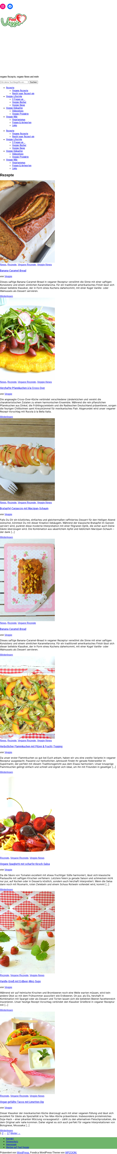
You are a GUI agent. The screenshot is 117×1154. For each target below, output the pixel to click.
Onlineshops (17, 110)
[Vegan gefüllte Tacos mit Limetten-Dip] (27, 1093)
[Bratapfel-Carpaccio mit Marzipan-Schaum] (27, 500)
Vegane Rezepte (20, 90)
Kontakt (10, 1138)
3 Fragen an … (18, 99)
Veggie (8, 276)
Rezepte (10, 87)
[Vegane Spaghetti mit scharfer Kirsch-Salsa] (27, 855)
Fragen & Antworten (21, 122)
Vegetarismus (18, 119)
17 (8, 1133)
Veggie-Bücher (19, 102)
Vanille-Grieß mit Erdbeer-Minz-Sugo (20, 981)
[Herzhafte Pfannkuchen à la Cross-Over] (27, 379)
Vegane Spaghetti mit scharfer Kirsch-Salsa (25, 864)
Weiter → (15, 1133)
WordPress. (23, 1152)
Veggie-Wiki (11, 116)
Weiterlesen (6, 296)
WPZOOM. (71, 1152)
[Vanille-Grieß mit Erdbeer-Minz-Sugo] (27, 972)
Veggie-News (18, 105)
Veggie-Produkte (20, 113)
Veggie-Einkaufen (14, 108)
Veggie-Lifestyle (14, 96)
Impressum (11, 1144)
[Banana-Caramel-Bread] (27, 262)
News (3, 264)
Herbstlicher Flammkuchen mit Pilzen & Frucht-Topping (31, 746)
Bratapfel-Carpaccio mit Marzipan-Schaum (24, 508)
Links (14, 125)
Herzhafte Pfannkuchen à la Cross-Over (22, 388)
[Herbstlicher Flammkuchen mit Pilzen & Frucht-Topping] (27, 738)
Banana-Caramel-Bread (13, 270)
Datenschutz (12, 1141)
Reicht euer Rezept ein (23, 93)
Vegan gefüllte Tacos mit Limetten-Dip (22, 1102)
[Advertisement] (58, 51)
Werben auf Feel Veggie (17, 1147)
